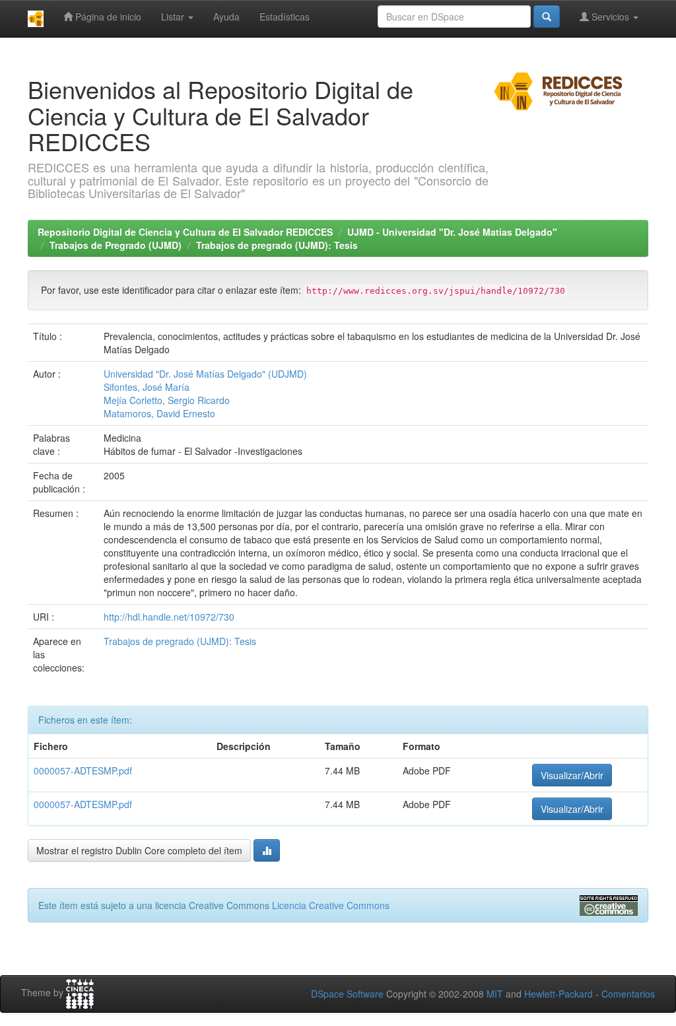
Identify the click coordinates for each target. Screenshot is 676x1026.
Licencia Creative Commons (330, 905)
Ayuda (226, 16)
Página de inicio (107, 16)
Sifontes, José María (146, 386)
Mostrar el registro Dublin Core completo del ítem (139, 850)
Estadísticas (284, 16)
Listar (174, 16)
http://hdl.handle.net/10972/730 (169, 616)
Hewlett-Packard (558, 993)
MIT (495, 993)
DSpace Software (347, 993)
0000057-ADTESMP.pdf (83, 770)
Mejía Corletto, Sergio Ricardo (167, 400)
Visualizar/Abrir (572, 775)
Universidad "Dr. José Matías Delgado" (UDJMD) (205, 373)
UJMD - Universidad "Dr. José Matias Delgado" (452, 231)
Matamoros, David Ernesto (159, 413)
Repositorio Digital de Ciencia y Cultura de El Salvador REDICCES (185, 231)
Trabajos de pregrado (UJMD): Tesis (277, 245)
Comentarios (628, 993)
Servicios (610, 16)
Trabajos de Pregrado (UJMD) (116, 245)
